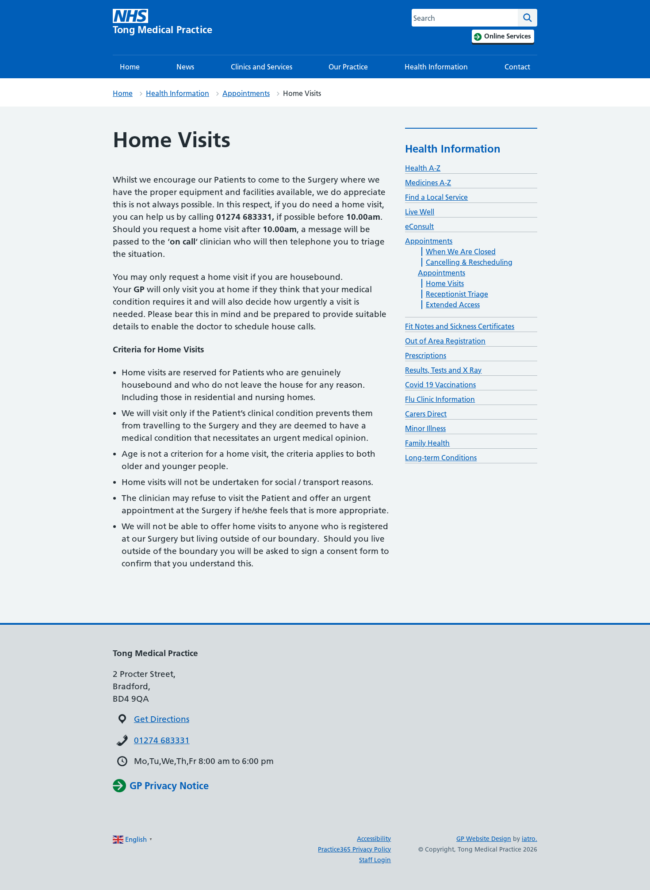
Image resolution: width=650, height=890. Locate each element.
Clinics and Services (261, 66)
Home (130, 66)
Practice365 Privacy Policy (354, 849)
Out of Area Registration (445, 340)
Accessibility (374, 839)
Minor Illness (425, 428)
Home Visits (445, 283)
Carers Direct (426, 413)
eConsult (419, 226)
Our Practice (348, 66)
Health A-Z (422, 168)
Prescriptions (425, 355)
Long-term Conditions (441, 457)
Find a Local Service (436, 197)
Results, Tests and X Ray (443, 370)
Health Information (436, 66)
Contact (517, 66)
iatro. (529, 839)
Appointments (246, 93)
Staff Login (375, 860)
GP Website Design (483, 839)
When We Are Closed (461, 251)
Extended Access (453, 304)
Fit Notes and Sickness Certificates (459, 326)
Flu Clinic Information (440, 399)
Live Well (419, 211)
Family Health (427, 443)
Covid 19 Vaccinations (440, 384)
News (185, 66)
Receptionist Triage (457, 294)
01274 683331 (162, 740)
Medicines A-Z (428, 182)
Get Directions (161, 719)
